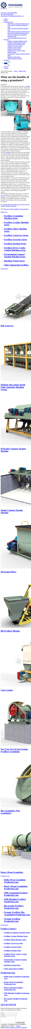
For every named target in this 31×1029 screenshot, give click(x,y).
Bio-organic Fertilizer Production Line (18, 33)
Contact (6, 68)
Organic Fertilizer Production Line (17, 38)
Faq (9, 65)
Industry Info (22, 71)
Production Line (8, 22)
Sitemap (18, 1026)
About (6, 20)
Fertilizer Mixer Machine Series (16, 44)
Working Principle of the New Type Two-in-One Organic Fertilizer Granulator (15, 205)
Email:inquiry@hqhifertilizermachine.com (12, 16)
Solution (6, 60)
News (5, 63)
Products (6, 39)
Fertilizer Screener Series (14, 47)
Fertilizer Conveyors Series (15, 46)
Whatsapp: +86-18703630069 (9, 12)
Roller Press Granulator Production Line (18, 23)
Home (5, 19)
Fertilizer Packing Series (14, 49)
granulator (27, 86)
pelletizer (3, 196)
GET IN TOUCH (8, 1004)
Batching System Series (14, 57)
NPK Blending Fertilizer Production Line (19, 31)
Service (6, 66)
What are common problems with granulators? (16, 209)
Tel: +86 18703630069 (7, 14)
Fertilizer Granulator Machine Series (17, 41)
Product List (4, 212)
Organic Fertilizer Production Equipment (16, 1027)
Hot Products (4, 268)
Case (9, 62)
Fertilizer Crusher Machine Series (17, 42)
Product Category (9, 929)
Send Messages (20, 1022)
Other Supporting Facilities (15, 58)
